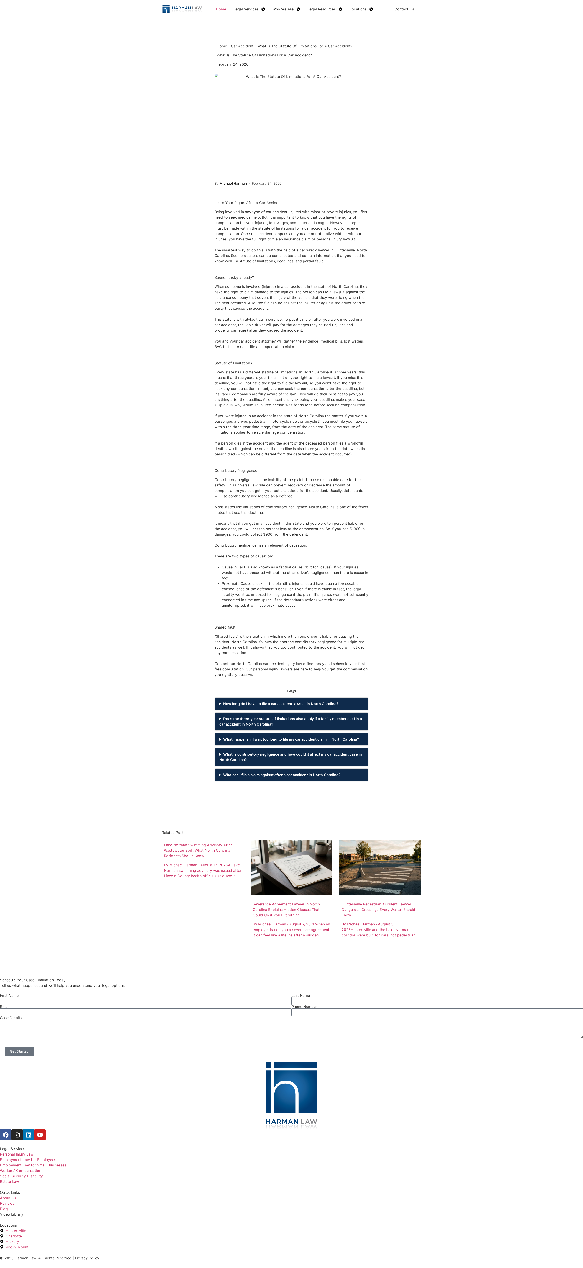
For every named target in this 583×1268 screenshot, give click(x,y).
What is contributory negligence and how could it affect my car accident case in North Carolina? (290, 757)
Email (4, 1006)
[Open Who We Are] (298, 9)
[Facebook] (5, 1134)
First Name (9, 995)
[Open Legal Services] (263, 9)
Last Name (301, 995)
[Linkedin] (28, 1134)
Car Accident (242, 46)
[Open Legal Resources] (340, 9)
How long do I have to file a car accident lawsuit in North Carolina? (280, 703)
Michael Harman (233, 183)
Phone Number (304, 1006)
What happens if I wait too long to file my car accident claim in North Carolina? (291, 739)
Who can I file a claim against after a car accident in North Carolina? (281, 774)
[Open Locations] (371, 9)
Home (222, 46)
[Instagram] (17, 1134)
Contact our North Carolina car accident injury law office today (269, 663)
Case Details (11, 1018)
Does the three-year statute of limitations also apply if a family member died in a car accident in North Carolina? (290, 721)
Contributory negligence (235, 479)
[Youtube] (40, 1134)
